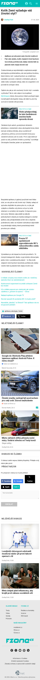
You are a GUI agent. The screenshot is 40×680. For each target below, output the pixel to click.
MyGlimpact (5, 96)
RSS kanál (24, 616)
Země (20, 311)
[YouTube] (20, 651)
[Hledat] (30, 4)
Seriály (8, 616)
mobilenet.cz (18, 627)
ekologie (14, 311)
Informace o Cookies (20, 658)
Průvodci (9, 619)
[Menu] (36, 4)
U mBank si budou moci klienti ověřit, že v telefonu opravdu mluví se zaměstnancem (19, 279)
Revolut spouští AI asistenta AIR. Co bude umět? (18, 299)
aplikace (8, 311)
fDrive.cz (16, 630)
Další (16, 487)
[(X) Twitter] (16, 651)
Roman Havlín (6, 408)
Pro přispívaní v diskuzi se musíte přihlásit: (14, 473)
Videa (8, 613)
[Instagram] (24, 651)
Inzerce (23, 613)
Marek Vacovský (7, 368)
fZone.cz (17, 633)
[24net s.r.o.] (20, 674)
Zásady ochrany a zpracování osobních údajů (20, 664)
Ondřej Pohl (5, 447)
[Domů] (10, 3)
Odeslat (9, 504)
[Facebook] (11, 651)
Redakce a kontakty (27, 610)
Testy (8, 610)
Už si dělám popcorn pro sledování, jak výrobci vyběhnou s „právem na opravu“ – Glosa (17, 290)
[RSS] (28, 651)
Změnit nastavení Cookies (20, 661)
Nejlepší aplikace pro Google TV (12, 295)
